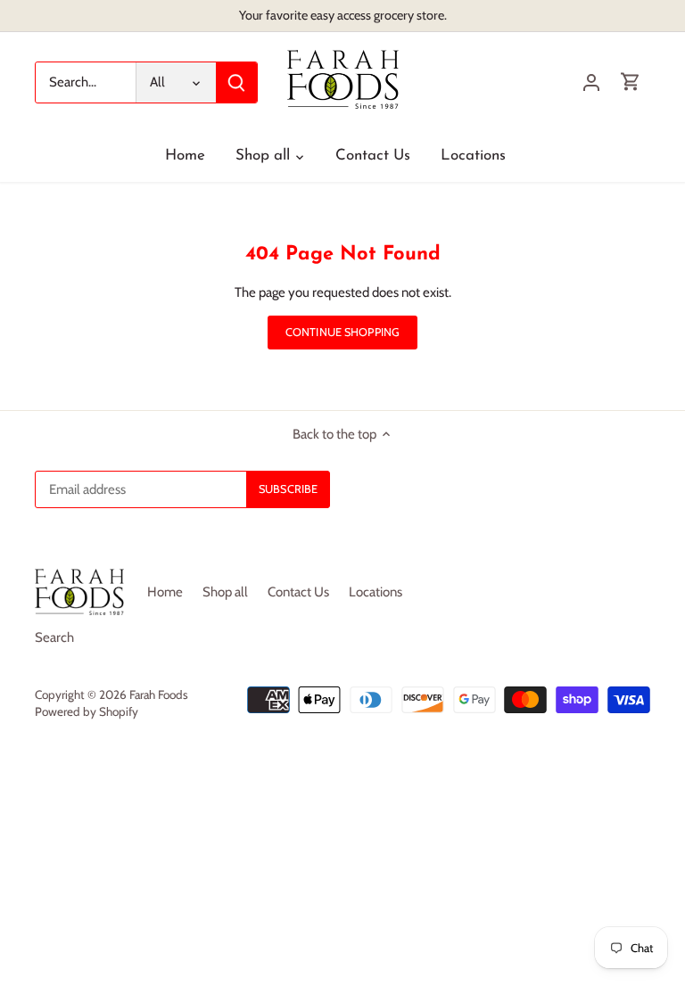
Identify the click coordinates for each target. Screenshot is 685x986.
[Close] (627, 705)
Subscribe (568, 868)
